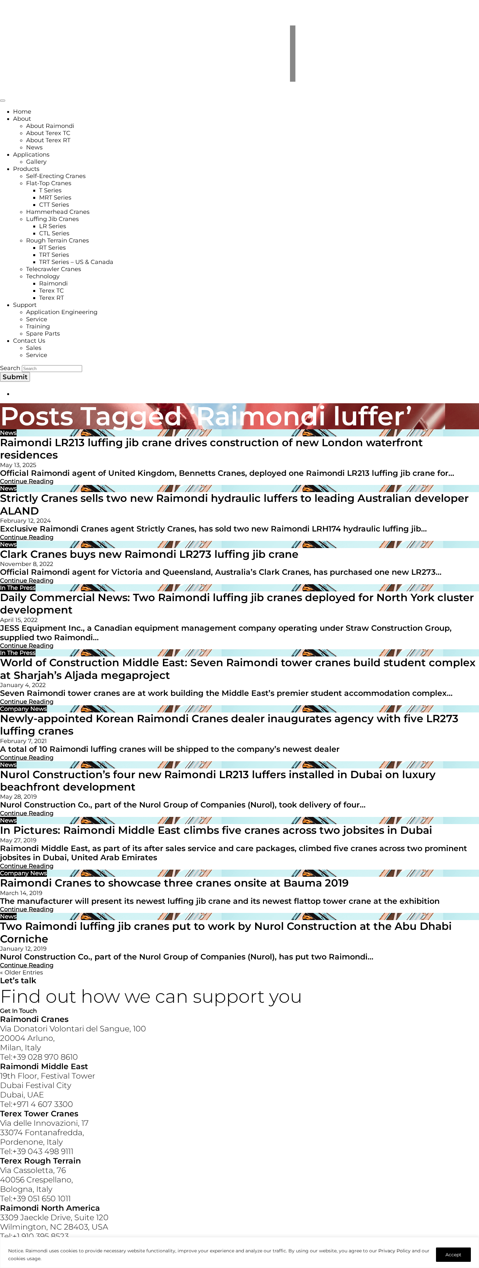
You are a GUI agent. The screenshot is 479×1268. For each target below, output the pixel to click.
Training (38, 326)
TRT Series (54, 254)
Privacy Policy (394, 1251)
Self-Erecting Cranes (56, 176)
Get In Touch (18, 1010)
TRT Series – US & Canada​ (76, 262)
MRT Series (55, 197)
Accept (453, 1255)
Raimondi (53, 283)
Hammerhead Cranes (58, 211)
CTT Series (54, 204)
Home (22, 111)
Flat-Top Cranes (48, 183)
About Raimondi (50, 126)
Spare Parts (43, 333)
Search (10, 368)
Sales (33, 347)
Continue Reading (26, 481)
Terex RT (51, 297)
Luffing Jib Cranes (52, 219)
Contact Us (29, 340)
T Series (50, 190)
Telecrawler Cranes (53, 269)
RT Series (52, 247)
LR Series (52, 226)
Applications (31, 154)
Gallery (36, 161)
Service (36, 319)
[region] (239, 1252)
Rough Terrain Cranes (57, 240)
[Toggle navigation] (2, 101)
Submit (15, 377)
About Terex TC (48, 133)
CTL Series (54, 233)
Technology (43, 276)
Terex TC (51, 290)
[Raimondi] (239, 91)
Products (26, 168)
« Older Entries (21, 972)
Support (24, 305)
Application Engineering (61, 312)
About (22, 118)
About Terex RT (48, 140)
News (34, 147)
